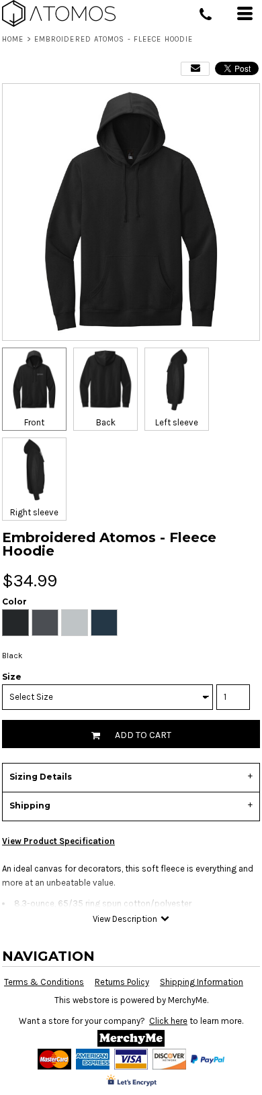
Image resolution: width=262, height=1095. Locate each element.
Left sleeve (176, 422)
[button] (131, 1038)
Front (34, 422)
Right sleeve (34, 512)
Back (106, 422)
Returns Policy (122, 982)
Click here (168, 1021)
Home (13, 39)
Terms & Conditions (44, 982)
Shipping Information (201, 982)
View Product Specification (58, 841)
